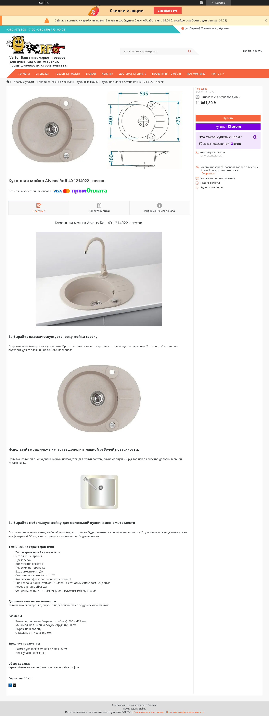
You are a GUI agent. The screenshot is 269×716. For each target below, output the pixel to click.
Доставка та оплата (132, 73)
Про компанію (196, 73)
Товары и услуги (23, 82)
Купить (228, 118)
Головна (24, 73)
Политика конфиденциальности (185, 712)
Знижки (91, 73)
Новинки (107, 73)
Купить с (221, 127)
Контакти (217, 73)
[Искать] (190, 51)
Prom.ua (152, 705)
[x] (14, 685)
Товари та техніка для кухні (55, 82)
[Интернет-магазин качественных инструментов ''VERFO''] (35, 45)
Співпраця (42, 73)
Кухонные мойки (87, 82)
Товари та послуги (67, 73)
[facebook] (10, 685)
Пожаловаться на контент (149, 712)
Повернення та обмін (166, 73)
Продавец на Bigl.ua (134, 708)
